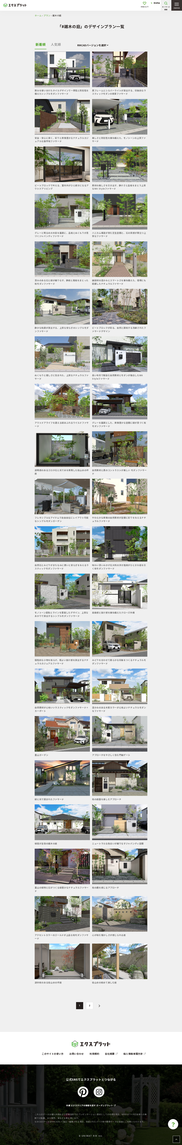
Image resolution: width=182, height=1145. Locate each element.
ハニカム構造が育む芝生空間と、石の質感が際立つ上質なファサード (119, 234)
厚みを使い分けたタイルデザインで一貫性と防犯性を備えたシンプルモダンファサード (62, 92)
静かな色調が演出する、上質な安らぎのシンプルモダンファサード (62, 329)
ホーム (38, 15)
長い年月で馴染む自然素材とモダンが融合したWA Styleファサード (117, 377)
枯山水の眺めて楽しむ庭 (104, 982)
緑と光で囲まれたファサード (49, 799)
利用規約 (94, 1053)
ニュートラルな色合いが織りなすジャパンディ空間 (118, 843)
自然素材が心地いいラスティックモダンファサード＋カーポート (62, 709)
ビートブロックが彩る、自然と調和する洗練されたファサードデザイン (119, 329)
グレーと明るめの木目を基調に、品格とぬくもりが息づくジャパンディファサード (62, 234)
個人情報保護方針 (133, 1053)
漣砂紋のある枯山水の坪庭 (48, 982)
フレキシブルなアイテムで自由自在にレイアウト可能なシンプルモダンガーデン (62, 519)
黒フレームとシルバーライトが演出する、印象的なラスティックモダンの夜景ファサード (119, 92)
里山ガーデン (41, 754)
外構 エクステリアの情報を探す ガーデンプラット (89, 1105)
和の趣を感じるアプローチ (105, 887)
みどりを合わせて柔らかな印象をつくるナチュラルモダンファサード (119, 661)
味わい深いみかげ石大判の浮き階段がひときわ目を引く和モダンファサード (119, 567)
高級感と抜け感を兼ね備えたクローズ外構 (113, 612)
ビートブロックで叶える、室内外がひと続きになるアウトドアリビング (62, 187)
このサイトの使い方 (53, 1053)
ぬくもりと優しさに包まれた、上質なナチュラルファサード (62, 377)
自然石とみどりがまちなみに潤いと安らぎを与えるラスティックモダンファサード (62, 567)
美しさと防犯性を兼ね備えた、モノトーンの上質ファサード (119, 139)
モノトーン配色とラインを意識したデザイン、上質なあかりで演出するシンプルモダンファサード (61, 614)
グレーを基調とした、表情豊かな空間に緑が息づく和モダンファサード (119, 424)
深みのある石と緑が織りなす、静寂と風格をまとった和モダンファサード (62, 282)
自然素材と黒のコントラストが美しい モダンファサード (119, 472)
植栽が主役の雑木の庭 (46, 843)
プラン (47, 15)
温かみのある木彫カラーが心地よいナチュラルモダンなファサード (119, 709)
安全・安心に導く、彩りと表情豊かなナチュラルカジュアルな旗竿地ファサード (62, 139)
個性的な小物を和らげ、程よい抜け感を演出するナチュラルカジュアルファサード (62, 661)
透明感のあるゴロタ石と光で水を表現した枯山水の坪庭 (62, 472)
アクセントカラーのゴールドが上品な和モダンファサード (62, 936)
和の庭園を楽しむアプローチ (106, 799)
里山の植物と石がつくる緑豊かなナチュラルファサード (62, 889)
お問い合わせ (76, 1053)
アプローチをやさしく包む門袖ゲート (111, 754)
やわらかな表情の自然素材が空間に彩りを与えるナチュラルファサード (119, 519)
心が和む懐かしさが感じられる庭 (109, 934)
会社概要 (110, 1053)
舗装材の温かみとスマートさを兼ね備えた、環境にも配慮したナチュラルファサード (119, 282)
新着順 (41, 44)
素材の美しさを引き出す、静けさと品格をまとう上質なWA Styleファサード (119, 187)
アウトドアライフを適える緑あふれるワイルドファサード (62, 424)
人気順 (56, 44)
